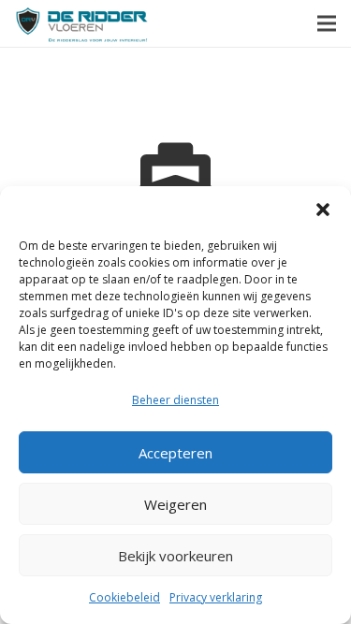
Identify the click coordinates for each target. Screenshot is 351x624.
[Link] (82, 24)
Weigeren (175, 504)
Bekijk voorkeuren (175, 555)
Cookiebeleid (124, 597)
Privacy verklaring (215, 597)
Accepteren (175, 452)
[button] (323, 209)
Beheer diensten (175, 400)
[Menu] (326, 23)
